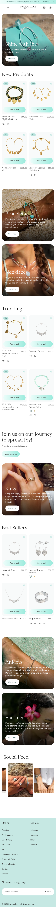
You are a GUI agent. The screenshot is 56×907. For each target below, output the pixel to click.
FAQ (3, 849)
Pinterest (33, 845)
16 (3, 124)
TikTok (32, 840)
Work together (7, 835)
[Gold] (34, 411)
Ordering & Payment (10, 854)
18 (8, 124)
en (8, 8)
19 (44, 623)
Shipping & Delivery (9, 859)
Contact (5, 869)
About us (5, 830)
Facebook (34, 835)
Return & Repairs (8, 864)
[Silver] (30, 411)
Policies (5, 874)
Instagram (34, 830)
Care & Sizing (7, 840)
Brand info (6, 845)
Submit (48, 892)
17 (35, 623)
